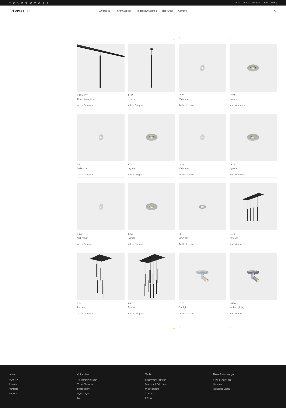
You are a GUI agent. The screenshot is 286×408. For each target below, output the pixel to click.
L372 (181, 164)
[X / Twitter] (18, 2)
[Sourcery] (43, 2)
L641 (80, 303)
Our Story (13, 380)
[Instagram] (14, 2)
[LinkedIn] (22, 2)
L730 (181, 303)
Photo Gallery (83, 389)
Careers (13, 393)
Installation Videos (221, 389)
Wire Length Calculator (155, 384)
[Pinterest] (26, 2)
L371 (80, 164)
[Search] (275, 11)
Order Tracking (270, 3)
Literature (217, 384)
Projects (13, 384)
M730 (233, 303)
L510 (181, 234)
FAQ (79, 398)
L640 (232, 234)
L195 (130, 95)
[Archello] (39, 2)
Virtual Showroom (251, 3)
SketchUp (149, 393)
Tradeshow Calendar (146, 10)
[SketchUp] (48, 2)
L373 (80, 234)
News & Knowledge (222, 380)
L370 (181, 95)
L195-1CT (82, 95)
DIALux (148, 398)
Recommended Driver (155, 380)
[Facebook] (10, 2)
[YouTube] (35, 2)
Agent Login (83, 393)
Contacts (183, 10)
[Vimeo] (31, 2)
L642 (130, 303)
